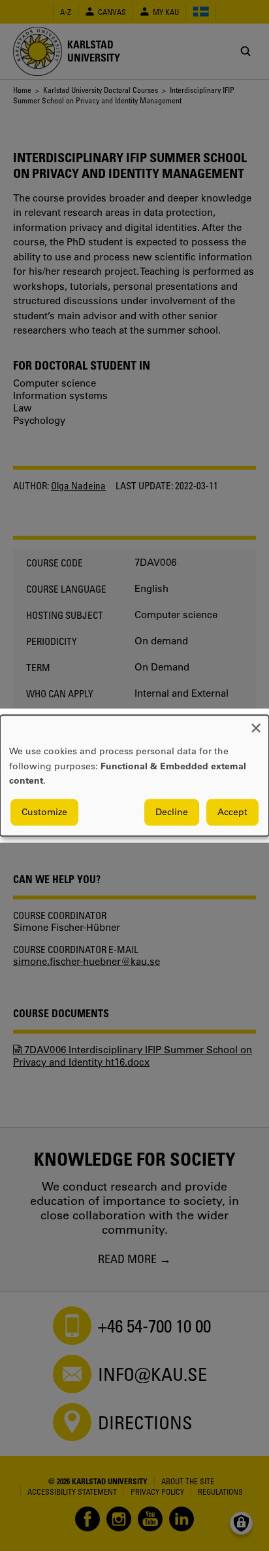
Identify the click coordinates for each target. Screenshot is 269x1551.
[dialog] (134, 775)
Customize (44, 812)
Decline (171, 812)
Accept (232, 812)
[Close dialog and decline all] (256, 723)
